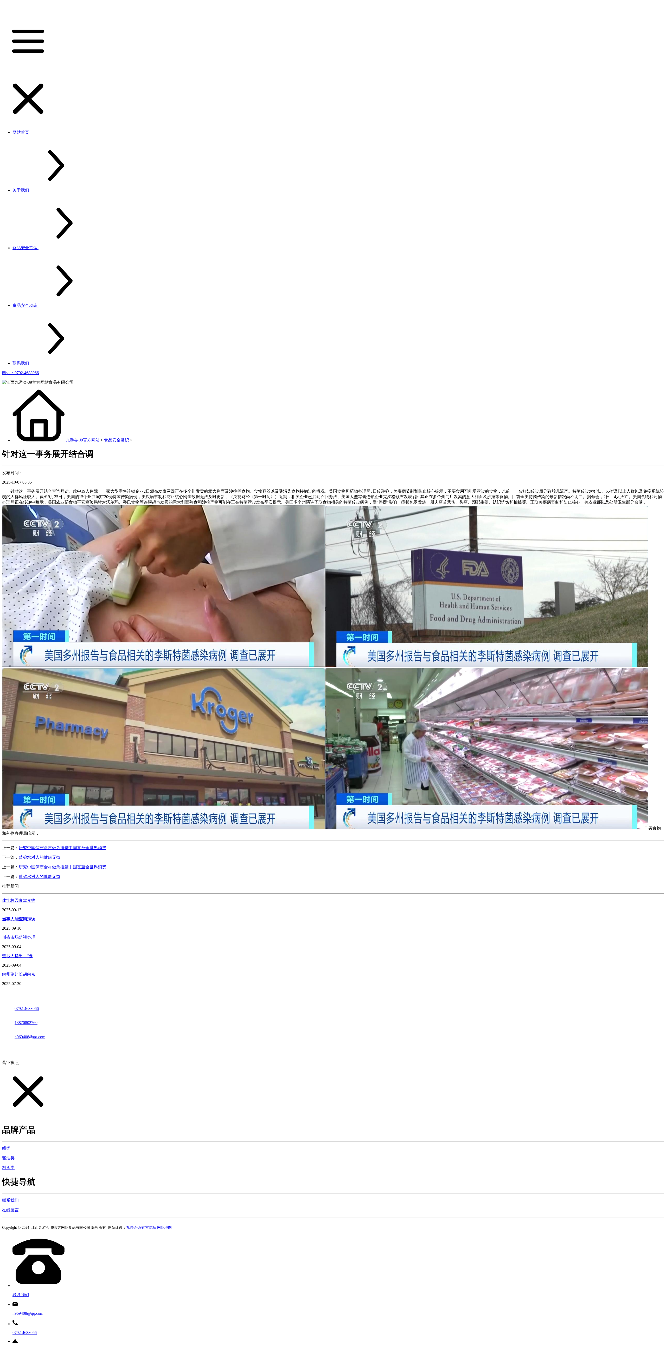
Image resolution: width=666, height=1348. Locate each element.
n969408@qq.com (30, 1037)
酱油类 (8, 1158)
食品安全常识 (116, 440)
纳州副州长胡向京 (18, 974)
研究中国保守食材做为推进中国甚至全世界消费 (62, 847)
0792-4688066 (27, 1008)
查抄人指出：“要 (17, 956)
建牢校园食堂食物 (18, 900)
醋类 (6, 1148)
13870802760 (26, 1022)
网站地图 (164, 1228)
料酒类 (8, 1167)
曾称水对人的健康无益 (39, 857)
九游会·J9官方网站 (83, 440)
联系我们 (10, 1200)
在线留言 (10, 1210)
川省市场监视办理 (18, 937)
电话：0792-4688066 (20, 373)
